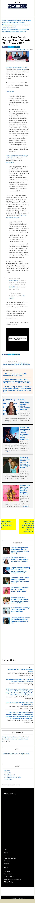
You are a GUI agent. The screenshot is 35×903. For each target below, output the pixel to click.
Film (5, 855)
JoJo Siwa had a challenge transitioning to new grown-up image (20, 609)
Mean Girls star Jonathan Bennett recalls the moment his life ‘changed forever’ (25, 462)
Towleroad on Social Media (12, 777)
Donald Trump (21, 69)
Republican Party (20, 364)
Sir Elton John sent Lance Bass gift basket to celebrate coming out (25, 490)
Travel (6, 853)
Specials (6, 863)
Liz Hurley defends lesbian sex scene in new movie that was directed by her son (20, 620)
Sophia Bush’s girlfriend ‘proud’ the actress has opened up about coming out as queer (20, 550)
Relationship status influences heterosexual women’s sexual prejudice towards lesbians (20, 600)
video (28, 364)
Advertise (7, 770)
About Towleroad (9, 775)
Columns (7, 861)
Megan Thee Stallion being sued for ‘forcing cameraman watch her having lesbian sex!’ (25, 433)
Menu (18, 2)
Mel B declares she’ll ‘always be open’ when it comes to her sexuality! (25, 404)
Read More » (8, 421)
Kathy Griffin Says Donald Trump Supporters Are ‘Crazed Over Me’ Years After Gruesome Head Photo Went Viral (16, 381)
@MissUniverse (13, 287)
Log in (23, 898)
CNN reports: (10, 92)
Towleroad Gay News (17, 6)
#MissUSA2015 (13, 280)
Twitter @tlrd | (6, 754)
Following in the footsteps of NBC (17, 67)
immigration (10, 162)
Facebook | (15, 754)
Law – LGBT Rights (10, 858)
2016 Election (19, 363)
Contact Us (7, 773)
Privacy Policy (8, 779)
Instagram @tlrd (24, 754)
